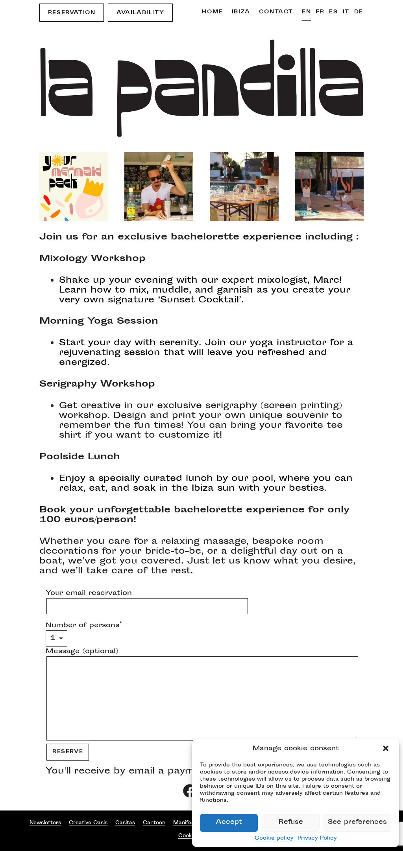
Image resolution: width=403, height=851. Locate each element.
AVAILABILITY (140, 13)
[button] (386, 749)
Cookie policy (274, 838)
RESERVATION (72, 13)
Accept (229, 822)
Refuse (291, 822)
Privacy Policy (317, 838)
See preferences (357, 822)
